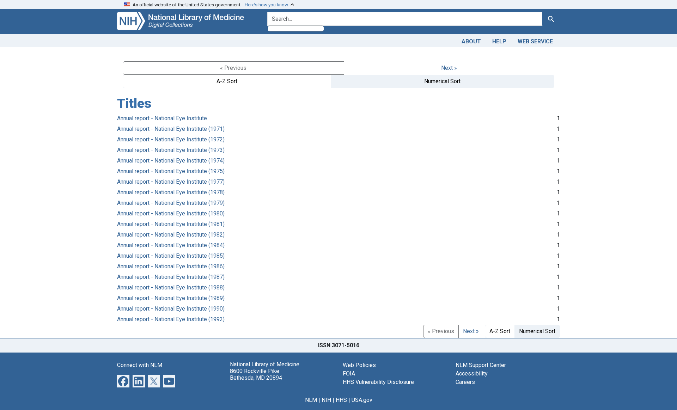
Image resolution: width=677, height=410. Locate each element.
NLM (311, 400)
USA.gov (362, 400)
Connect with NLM (139, 365)
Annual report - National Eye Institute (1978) (171, 192)
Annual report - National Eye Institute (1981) (171, 224)
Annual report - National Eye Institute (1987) (171, 277)
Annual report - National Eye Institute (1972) (171, 139)
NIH (326, 400)
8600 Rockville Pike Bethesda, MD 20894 (256, 374)
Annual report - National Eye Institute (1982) (171, 234)
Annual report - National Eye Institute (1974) (171, 160)
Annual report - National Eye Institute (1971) (171, 129)
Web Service (535, 41)
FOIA (349, 373)
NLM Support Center (481, 365)
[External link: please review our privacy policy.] (123, 380)
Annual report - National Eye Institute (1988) (171, 287)
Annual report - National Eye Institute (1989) (171, 298)
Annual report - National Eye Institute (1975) (171, 171)
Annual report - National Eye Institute (162, 118)
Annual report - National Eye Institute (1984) (171, 245)
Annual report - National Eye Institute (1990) (171, 308)
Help (499, 41)
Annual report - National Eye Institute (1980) (171, 213)
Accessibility (472, 373)
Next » (449, 68)
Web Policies (359, 365)
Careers (465, 382)
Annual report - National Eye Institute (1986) (171, 266)
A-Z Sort (226, 81)
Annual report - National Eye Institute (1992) (171, 319)
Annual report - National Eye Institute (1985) (171, 255)
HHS (341, 400)
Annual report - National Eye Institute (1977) (171, 181)
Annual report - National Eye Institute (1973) (171, 150)
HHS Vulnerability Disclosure (378, 382)
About (471, 41)
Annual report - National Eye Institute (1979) (171, 203)
